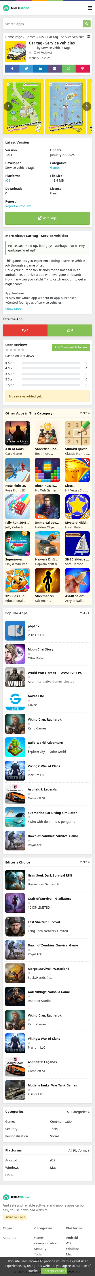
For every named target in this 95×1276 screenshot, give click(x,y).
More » (85, 412)
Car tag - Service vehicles (65, 37)
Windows (12, 1167)
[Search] (87, 23)
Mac (53, 1167)
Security (11, 1129)
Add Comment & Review (71, 347)
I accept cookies (54, 1271)
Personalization (16, 1136)
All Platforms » (79, 1150)
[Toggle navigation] (90, 8)
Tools (54, 1129)
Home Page (13, 37)
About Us (9, 1238)
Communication (62, 1121)
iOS (41, 37)
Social (54, 1136)
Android (11, 1160)
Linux (9, 1175)
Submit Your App (15, 1217)
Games (30, 37)
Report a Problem (18, 206)
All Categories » (78, 1112)
